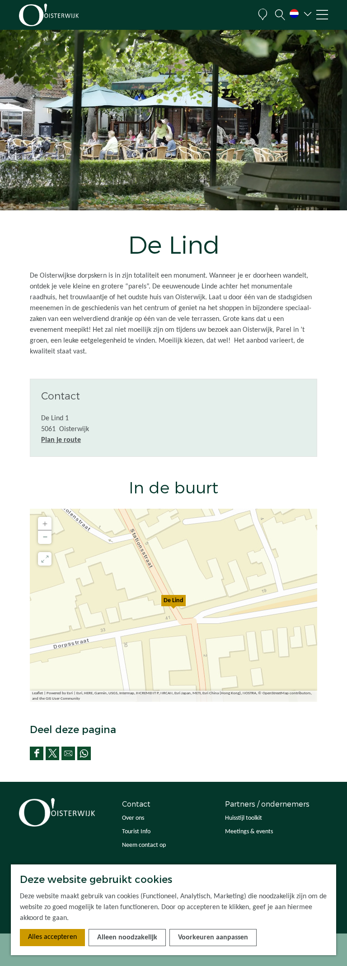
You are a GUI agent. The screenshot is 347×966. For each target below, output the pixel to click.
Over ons (133, 818)
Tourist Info (136, 831)
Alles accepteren (52, 937)
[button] (173, 605)
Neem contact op (144, 845)
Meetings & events (249, 831)
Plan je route (61, 440)
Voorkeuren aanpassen (213, 937)
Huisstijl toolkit (243, 818)
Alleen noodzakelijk (127, 937)
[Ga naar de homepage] (62, 15)
